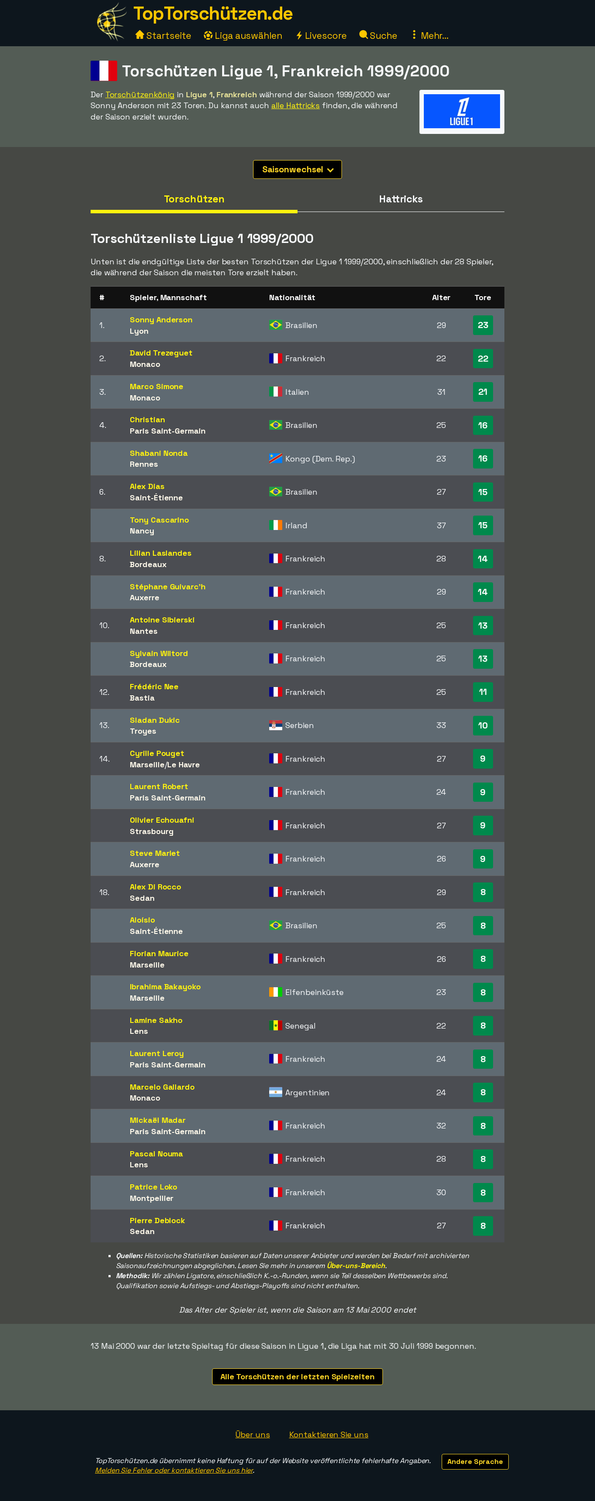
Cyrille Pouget (157, 753)
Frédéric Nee (154, 686)
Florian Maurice (159, 953)
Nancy (142, 531)
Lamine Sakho (156, 1020)
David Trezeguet (161, 353)
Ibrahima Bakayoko (165, 986)
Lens (139, 1031)
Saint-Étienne (156, 497)
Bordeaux (148, 564)
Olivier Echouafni (162, 820)
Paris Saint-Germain (167, 431)
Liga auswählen (247, 35)
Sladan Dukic (155, 720)
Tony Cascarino (159, 520)
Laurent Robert (159, 786)
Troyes (143, 731)
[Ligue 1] (462, 125)
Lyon (139, 331)
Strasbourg (151, 831)
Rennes (144, 464)
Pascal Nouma (156, 1154)
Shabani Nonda (159, 453)
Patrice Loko (153, 1187)
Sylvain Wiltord (159, 653)
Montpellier (151, 1198)
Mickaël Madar (158, 1120)
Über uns (252, 1434)
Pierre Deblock (157, 1220)
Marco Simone (156, 386)
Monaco (145, 364)
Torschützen (194, 198)
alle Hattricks (295, 105)
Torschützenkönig (140, 94)
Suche (382, 35)
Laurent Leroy (157, 1053)
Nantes (143, 631)
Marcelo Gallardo (162, 1087)
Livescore (325, 35)
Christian (147, 419)
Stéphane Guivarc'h (167, 586)
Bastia (142, 698)
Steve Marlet (155, 853)
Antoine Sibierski (162, 620)
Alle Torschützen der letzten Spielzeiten (297, 1376)
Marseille (147, 764)
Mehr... (434, 35)
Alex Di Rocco (155, 887)
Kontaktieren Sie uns (328, 1434)
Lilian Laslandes (160, 553)
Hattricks (401, 198)
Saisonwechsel (294, 169)
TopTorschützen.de (213, 13)
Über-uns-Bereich (356, 1265)
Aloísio (142, 920)
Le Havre (183, 764)
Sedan (142, 898)
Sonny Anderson (161, 320)
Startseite (167, 35)
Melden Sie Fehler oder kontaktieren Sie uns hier (174, 1470)
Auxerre (144, 597)
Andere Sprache (475, 1461)
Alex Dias (147, 486)
